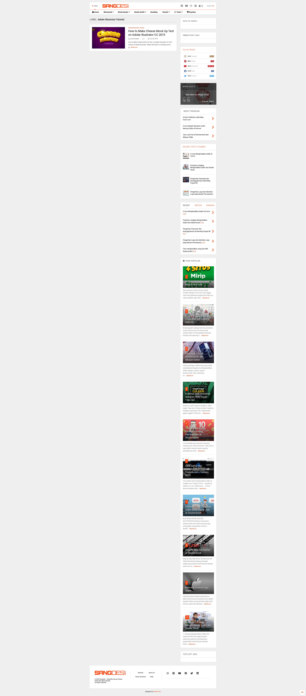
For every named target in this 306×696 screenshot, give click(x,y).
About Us (152, 673)
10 (187, 617)
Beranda (140, 673)
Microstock (108, 12)
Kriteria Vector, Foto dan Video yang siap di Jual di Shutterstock (198, 509)
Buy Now (192, 12)
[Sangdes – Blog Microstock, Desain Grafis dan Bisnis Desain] (115, 6)
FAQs (151, 677)
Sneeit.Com (157, 691)
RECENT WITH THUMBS (194, 147)
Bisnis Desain (123, 12)
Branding (153, 12)
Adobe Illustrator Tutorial (136, 28)
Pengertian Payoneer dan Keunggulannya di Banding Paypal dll (200, 181)
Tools (178, 12)
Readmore (134, 47)
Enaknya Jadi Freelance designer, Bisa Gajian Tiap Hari (197, 396)
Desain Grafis (139, 12)
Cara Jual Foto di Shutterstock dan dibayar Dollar (194, 356)
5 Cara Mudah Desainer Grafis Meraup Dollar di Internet (197, 319)
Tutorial (165, 12)
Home (96, 12)
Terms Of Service (140, 677)
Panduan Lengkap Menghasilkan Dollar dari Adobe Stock (202, 167)
